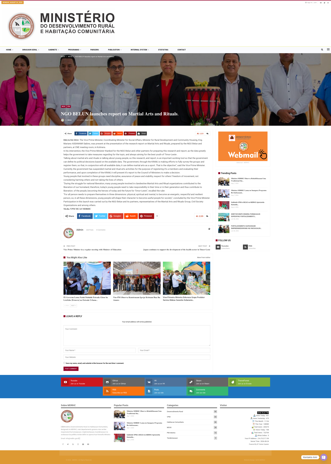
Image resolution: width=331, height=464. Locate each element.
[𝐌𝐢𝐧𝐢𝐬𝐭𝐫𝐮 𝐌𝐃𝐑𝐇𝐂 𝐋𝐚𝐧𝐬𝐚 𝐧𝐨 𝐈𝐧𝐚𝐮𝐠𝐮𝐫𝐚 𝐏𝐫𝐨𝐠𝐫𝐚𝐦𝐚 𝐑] (223, 193)
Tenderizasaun (172, 438)
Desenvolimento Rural (175, 411)
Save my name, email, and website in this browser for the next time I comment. (95, 363)
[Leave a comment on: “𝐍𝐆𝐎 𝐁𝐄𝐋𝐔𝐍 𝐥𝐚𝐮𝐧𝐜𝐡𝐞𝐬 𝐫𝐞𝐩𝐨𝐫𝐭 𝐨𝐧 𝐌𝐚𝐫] (207, 134)
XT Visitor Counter (263, 444)
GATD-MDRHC (260, 460)
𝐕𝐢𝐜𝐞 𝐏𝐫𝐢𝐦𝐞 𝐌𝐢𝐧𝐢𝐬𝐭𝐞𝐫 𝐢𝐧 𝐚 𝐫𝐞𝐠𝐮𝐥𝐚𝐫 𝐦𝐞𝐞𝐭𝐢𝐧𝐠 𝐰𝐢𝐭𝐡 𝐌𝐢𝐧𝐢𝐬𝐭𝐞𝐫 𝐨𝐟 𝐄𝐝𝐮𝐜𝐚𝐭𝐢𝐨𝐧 (92, 249)
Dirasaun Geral (29, 50)
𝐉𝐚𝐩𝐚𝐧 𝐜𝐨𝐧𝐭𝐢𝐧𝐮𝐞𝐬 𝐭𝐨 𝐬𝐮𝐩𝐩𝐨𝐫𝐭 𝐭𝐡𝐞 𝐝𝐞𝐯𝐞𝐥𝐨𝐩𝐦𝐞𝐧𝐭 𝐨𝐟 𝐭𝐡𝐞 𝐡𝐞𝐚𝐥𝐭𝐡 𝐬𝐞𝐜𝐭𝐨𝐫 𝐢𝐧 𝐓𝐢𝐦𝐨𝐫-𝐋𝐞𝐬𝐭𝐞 (176, 249)
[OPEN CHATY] (323, 457)
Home (8, 50)
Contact (182, 50)
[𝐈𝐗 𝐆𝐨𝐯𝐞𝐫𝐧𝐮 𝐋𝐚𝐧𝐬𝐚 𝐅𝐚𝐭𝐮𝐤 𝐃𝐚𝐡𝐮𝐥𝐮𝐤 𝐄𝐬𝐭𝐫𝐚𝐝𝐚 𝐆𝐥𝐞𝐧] (87, 278)
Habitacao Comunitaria (175, 422)
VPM (68, 106)
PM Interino (171, 433)
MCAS (63, 106)
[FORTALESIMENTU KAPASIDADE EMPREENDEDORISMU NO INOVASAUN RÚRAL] (223, 229)
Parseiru (94, 50)
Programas (73, 50)
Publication (114, 50)
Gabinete (52, 50)
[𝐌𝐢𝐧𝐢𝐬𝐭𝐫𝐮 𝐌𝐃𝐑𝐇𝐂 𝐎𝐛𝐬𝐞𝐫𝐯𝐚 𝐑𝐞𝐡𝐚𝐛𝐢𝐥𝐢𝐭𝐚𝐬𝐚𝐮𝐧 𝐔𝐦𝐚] (223, 181)
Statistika (163, 50)
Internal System (139, 50)
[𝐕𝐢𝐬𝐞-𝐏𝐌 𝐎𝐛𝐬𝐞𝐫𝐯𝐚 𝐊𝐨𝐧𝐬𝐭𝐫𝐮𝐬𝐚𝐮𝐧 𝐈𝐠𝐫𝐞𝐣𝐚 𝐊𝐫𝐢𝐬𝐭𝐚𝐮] (136, 278)
